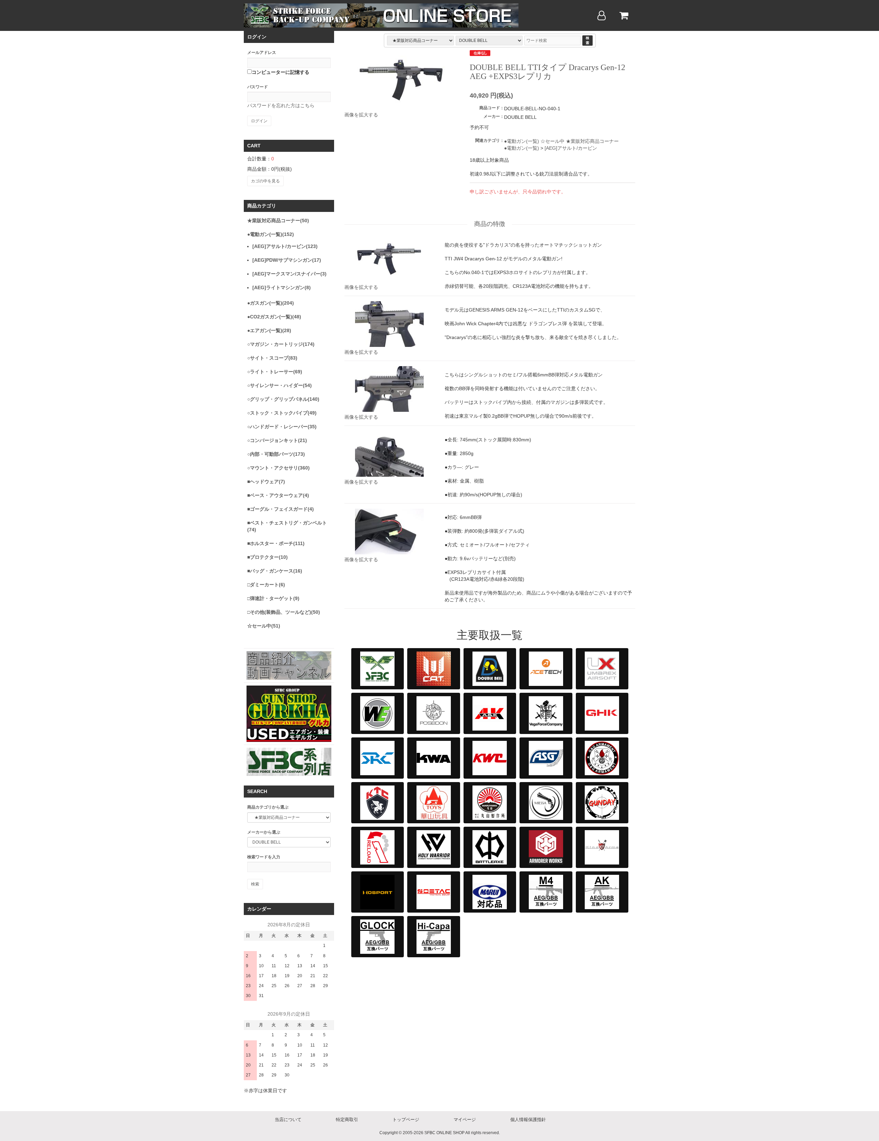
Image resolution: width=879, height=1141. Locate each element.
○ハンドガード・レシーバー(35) (282, 426)
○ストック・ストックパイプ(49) (282, 413)
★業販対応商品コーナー (592, 141)
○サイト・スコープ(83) (272, 358)
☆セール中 (552, 141)
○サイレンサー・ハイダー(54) (279, 385)
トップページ (405, 1119)
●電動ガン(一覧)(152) (270, 234)
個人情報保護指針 (528, 1119)
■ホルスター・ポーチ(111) (276, 543)
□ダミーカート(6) (266, 584)
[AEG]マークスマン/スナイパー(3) (289, 273)
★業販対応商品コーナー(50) (278, 220)
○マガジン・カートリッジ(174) (281, 344)
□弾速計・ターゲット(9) (273, 598)
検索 (587, 40)
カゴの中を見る (265, 181)
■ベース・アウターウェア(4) (278, 495)
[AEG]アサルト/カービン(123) (285, 246)
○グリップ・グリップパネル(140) (283, 399)
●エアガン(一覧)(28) (269, 330)
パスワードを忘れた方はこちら (281, 105)
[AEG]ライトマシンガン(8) (281, 287)
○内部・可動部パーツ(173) (276, 454)
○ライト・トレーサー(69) (274, 371)
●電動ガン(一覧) (521, 141)
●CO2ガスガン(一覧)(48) (274, 316)
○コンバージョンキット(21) (277, 440)
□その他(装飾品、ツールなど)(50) (283, 612)
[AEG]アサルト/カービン (571, 148)
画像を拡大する (361, 114)
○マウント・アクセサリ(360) (278, 468)
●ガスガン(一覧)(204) (270, 303)
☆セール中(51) (263, 626)
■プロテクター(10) (267, 557)
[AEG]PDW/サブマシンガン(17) (286, 260)
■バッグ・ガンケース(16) (274, 571)
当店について (288, 1119)
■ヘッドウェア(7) (266, 481)
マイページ (465, 1119)
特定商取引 (347, 1119)
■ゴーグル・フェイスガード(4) (280, 509)
